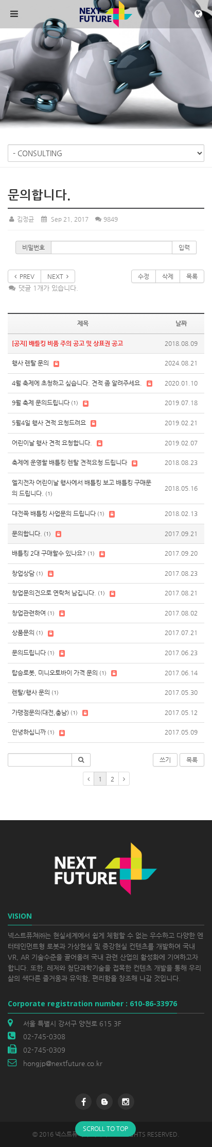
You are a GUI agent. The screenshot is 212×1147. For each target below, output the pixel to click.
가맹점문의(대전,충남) (40, 712)
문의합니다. (27, 533)
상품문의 (23, 632)
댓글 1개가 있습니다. (47, 288)
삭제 (167, 276)
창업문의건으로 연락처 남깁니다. (54, 592)
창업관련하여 (29, 613)
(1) (74, 403)
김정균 (24, 219)
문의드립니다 (29, 652)
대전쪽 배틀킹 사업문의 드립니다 (54, 513)
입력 (184, 247)
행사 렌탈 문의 (30, 363)
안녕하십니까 (29, 732)
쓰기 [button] (165, 759)
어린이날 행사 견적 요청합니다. (52, 442)
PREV (25, 276)
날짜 (181, 323)
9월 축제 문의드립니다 (40, 402)
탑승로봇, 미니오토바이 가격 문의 (55, 672)
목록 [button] (192, 759)
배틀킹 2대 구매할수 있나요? (49, 553)
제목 (83, 323)
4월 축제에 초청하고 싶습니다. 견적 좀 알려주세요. (77, 383)
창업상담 (23, 573)
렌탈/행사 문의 (31, 692)
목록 (192, 276)
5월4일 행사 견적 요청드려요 (49, 422)
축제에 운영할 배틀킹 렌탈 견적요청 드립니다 (69, 462)
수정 (143, 276)
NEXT (56, 276)
